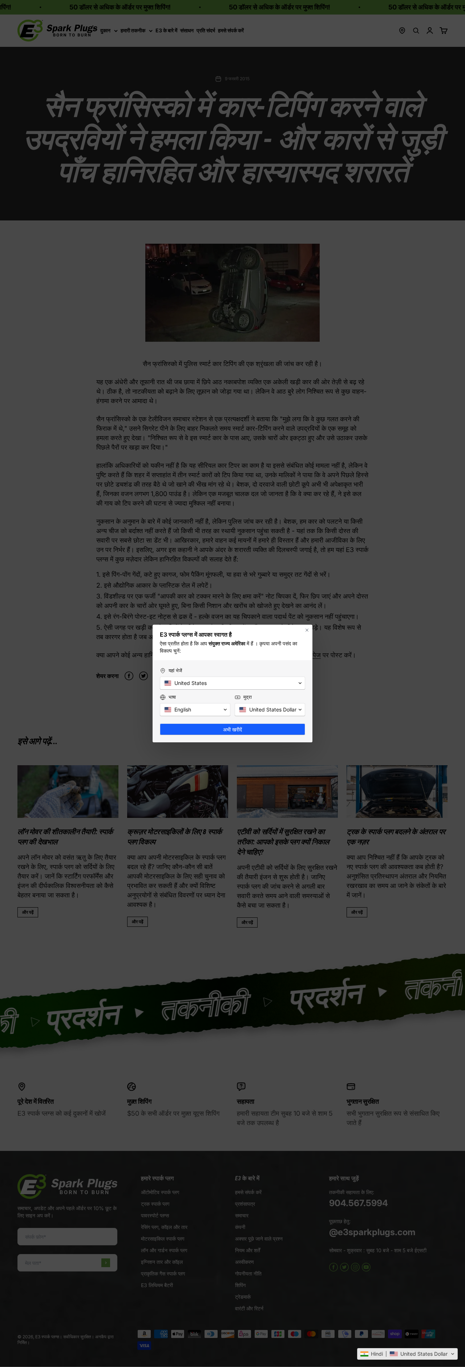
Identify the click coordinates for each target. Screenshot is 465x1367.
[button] (407, 1354)
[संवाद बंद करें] (307, 630)
